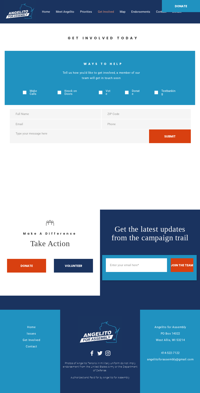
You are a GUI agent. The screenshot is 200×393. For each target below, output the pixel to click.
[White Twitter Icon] (99, 353)
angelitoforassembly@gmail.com (170, 359)
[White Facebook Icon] (91, 353)
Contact (31, 346)
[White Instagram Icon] (107, 353)
